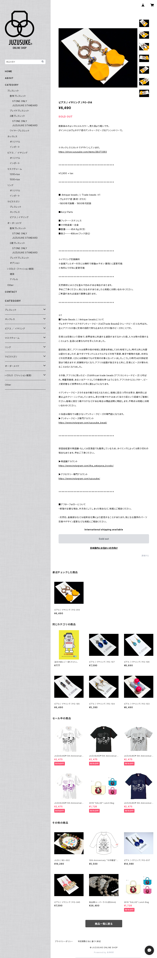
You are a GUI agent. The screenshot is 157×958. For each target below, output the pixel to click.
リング (10, 185)
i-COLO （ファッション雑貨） (20, 268)
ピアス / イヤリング (19, 217)
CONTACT (11, 292)
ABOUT (9, 78)
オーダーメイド (14, 223)
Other (10, 285)
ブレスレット (13, 90)
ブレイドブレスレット (19, 110)
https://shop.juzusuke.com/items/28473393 (83, 151)
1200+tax (15, 174)
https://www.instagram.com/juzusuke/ (79, 478)
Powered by (100, 952)
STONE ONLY (19, 101)
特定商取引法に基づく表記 (89, 941)
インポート (15, 147)
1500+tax (15, 179)
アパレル (14, 279)
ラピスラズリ (13, 201)
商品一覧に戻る (104, 923)
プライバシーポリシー (64, 941)
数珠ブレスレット (18, 96)
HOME (8, 71)
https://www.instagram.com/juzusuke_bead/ (83, 422)
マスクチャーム (14, 169)
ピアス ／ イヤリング (17, 152)
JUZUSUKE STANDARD (25, 105)
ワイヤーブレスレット (20, 130)
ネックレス (12, 136)
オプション (15, 263)
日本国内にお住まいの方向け (104, 548)
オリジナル (15, 141)
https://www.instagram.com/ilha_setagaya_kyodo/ (86, 465)
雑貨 (12, 274)
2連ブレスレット (17, 116)
